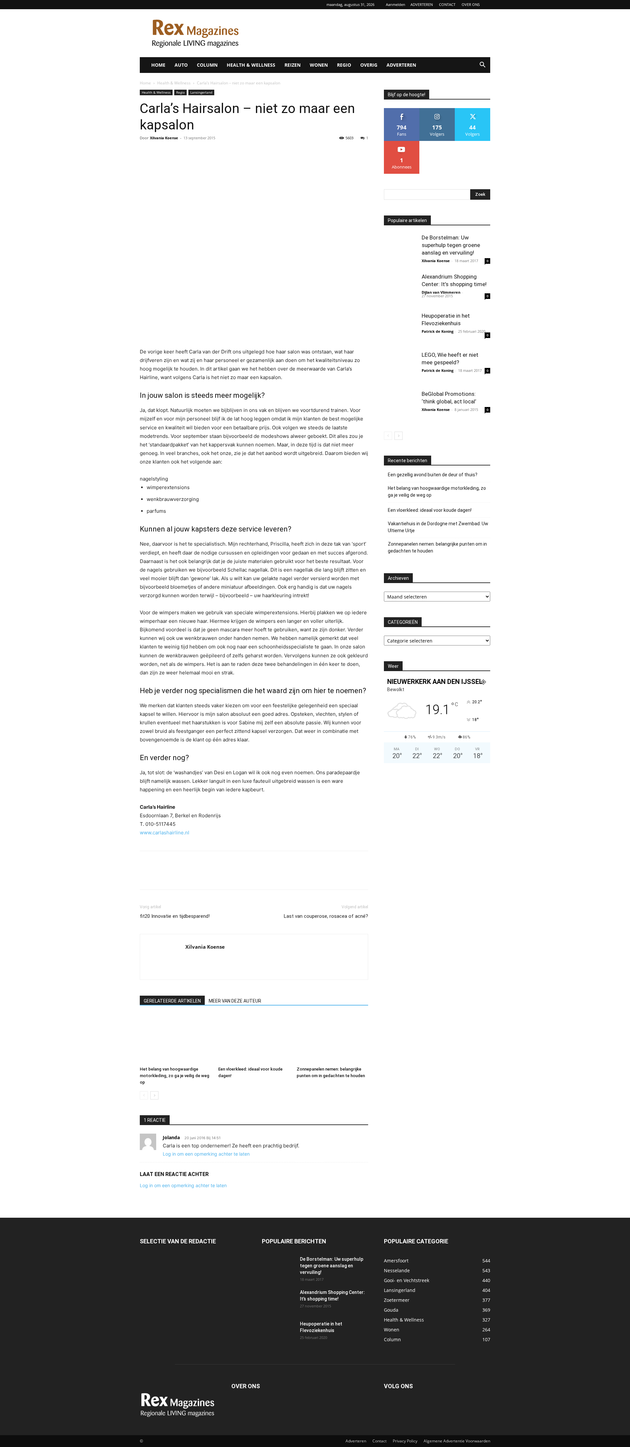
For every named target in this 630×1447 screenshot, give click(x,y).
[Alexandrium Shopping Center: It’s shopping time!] (400, 289)
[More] (207, 152)
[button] (482, 65)
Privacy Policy (405, 1441)
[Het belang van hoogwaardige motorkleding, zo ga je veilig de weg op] (175, 1039)
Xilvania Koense (164, 137)
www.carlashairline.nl (164, 832)
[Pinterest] (176, 152)
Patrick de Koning (437, 331)
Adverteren (356, 1441)
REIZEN (292, 65)
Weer (393, 666)
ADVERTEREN (421, 4)
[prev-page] (144, 1095)
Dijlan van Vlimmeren (441, 292)
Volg (437, 110)
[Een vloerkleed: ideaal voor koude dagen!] (254, 1039)
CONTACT (447, 4)
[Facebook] (146, 152)
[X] (161, 152)
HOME (158, 65)
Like (402, 110)
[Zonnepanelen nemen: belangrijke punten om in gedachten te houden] (332, 1039)
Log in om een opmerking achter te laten (206, 1154)
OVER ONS (471, 4)
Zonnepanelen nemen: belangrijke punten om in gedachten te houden (437, 547)
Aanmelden (395, 4)
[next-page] (154, 1095)
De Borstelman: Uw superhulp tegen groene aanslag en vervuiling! (451, 245)
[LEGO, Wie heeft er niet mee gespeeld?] (400, 367)
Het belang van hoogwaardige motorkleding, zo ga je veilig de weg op (174, 1076)
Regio (180, 92)
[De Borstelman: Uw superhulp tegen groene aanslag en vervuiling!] (400, 250)
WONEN (319, 65)
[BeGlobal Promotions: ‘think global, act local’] (400, 406)
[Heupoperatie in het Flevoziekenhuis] (400, 328)
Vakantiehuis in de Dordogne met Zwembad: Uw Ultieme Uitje (438, 527)
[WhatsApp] (191, 152)
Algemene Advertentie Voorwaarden (457, 1441)
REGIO (344, 65)
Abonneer (402, 143)
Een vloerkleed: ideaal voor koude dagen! (430, 510)
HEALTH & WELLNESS (251, 65)
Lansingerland (201, 92)
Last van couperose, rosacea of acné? (326, 916)
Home (145, 83)
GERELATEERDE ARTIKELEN (172, 1001)
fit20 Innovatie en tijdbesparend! (175, 916)
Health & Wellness (174, 83)
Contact (379, 1441)
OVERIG (368, 65)
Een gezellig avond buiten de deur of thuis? (432, 474)
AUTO (181, 65)
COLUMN (207, 65)
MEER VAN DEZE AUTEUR (235, 1001)
